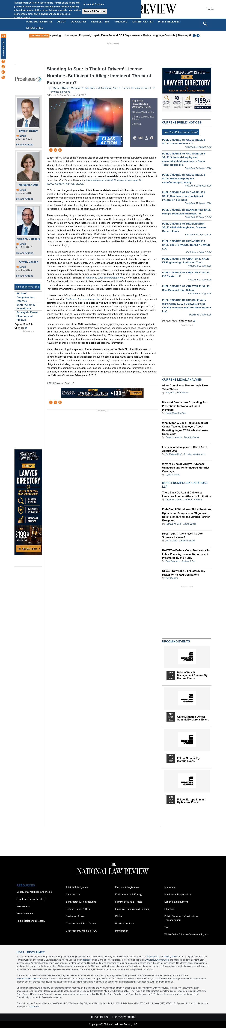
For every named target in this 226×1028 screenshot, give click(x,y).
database (87, 960)
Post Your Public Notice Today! (181, 132)
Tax (166, 927)
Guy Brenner (172, 578)
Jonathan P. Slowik (193, 499)
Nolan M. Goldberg (28, 238)
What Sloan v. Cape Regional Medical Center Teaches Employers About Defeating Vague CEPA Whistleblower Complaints (185, 428)
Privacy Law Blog (60, 91)
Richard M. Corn (174, 524)
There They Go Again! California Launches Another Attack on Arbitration (186, 494)
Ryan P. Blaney (28, 130)
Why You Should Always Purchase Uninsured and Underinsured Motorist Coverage (185, 467)
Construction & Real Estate (81, 923)
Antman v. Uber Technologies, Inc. (105, 277)
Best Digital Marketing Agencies (34, 891)
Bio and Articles (24, 144)
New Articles (3, 48)
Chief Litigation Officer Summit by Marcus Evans (193, 718)
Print (135, 138)
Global (118, 916)
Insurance (170, 887)
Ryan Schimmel (191, 437)
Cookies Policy (22, 17)
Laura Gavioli (189, 524)
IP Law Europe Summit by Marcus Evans (191, 801)
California (136, 124)
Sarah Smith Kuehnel (176, 413)
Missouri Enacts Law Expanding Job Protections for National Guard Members (184, 406)
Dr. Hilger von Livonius (194, 454)
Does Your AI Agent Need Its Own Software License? (182, 535)
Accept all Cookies (93, 4)
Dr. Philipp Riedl (174, 454)
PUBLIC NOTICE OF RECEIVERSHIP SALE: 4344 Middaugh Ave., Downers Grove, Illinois (184, 227)
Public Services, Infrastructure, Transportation (181, 918)
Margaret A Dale (28, 184)
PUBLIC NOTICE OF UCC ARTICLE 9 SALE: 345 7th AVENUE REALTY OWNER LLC (186, 245)
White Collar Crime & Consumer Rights (186, 934)
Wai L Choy (171, 540)
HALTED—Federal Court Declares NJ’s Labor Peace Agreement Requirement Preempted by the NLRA (186, 554)
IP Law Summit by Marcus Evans (188, 759)
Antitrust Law (73, 894)
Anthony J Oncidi (174, 499)
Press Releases (25, 913)
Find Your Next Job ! (27, 286)
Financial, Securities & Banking (132, 909)
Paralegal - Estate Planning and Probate (27, 316)
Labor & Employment (176, 901)
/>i (152, 138)
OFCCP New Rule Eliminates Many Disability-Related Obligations (183, 572)
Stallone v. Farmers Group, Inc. (83, 299)
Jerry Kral (170, 392)
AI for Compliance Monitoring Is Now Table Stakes (185, 387)
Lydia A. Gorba (173, 474)
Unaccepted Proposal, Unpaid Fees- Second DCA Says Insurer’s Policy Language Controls (107, 35)
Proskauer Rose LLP (142, 88)
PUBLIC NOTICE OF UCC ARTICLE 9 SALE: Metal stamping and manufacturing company (183, 178)
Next (198, 35)
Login (210, 9)
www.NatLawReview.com (157, 960)
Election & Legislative (127, 887)
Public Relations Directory (31, 920)
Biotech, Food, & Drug (78, 909)
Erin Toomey (183, 392)
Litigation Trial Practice (143, 112)
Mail (141, 138)
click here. (34, 1006)
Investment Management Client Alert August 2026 (184, 449)
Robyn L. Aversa (174, 437)
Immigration (121, 930)
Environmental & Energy (128, 894)
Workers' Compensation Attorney (25, 297)
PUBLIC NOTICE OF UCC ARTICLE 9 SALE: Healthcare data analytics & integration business (183, 196)
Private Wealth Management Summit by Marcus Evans (192, 675)
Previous (194, 35)
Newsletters (100, 21)
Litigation (169, 909)
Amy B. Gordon (28, 261)
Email (22, 135)
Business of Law (75, 916)
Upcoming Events (176, 641)
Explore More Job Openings (23, 326)
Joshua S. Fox (188, 561)
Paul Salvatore (173, 561)
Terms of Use (153, 956)
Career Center (142, 21)
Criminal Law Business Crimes (143, 118)
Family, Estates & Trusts (128, 901)
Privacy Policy (170, 956)
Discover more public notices (177, 320)
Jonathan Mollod (187, 540)
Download (147, 138)
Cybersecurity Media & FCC (81, 930)
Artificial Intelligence (77, 887)
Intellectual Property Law (178, 894)
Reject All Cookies (94, 11)
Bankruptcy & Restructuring (81, 901)
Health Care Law (124, 923)
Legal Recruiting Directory (31, 899)
